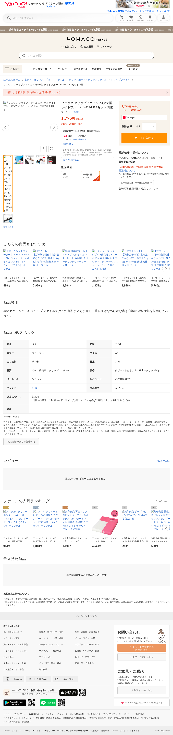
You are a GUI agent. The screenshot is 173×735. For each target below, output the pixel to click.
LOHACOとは (20, 714)
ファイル (60, 79)
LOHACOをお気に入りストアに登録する (143, 702)
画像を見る (8, 227)
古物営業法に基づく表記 (101, 718)
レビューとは (162, 460)
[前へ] (5, 127)
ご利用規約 (139, 714)
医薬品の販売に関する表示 (126, 718)
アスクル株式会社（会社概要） (17, 721)
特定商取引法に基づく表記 (48, 718)
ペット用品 (8, 657)
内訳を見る (68, 144)
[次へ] (54, 127)
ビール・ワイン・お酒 (85, 638)
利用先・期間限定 (79, 139)
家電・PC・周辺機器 (84, 663)
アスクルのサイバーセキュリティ (18, 718)
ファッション (45, 657)
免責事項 (105, 731)
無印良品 (43, 669)
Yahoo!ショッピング (12, 731)
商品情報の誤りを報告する (21, 441)
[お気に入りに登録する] (51, 149)
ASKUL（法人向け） (150, 718)
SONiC (76, 112)
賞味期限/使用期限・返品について (137, 188)
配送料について (127, 170)
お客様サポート (36, 714)
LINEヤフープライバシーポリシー (39, 731)
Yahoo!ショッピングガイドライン (126, 731)
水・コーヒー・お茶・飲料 (51, 638)
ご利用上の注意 (93, 714)
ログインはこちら (71, 160)
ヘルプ (166, 11)
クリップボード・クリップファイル (88, 79)
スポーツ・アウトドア (85, 657)
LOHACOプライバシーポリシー (117, 714)
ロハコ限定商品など (12, 632)
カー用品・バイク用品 (13, 669)
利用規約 (94, 731)
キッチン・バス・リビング (51, 645)
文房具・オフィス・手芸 (38, 79)
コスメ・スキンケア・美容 (51, 632)
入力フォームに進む (141, 690)
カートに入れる (144, 137)
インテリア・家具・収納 (50, 663)
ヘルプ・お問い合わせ (142, 657)
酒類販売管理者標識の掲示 (75, 718)
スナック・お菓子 (11, 638)
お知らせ (7, 714)
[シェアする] (44, 149)
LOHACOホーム (11, 79)
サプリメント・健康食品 (50, 651)
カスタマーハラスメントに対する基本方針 (64, 714)
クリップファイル (120, 79)
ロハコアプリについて (33, 694)
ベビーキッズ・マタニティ (15, 651)
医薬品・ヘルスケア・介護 (87, 651)
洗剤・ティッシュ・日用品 (15, 645)
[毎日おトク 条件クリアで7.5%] (86, 29)
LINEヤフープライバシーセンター (72, 731)
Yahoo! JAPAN (115, 11)
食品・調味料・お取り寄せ (87, 632)
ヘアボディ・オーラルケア (87, 645)
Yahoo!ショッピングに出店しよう (143, 11)
